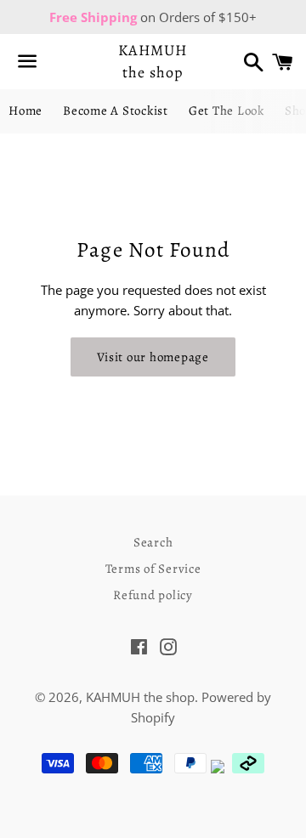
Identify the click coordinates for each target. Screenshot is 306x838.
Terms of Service (153, 568)
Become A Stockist (115, 110)
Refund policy (153, 594)
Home (25, 110)
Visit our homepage (153, 356)
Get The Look (226, 110)
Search (153, 542)
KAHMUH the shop (153, 61)
